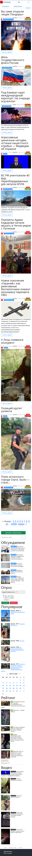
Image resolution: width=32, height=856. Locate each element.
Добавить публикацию (13, 533)
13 (13, 685)
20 (13, 688)
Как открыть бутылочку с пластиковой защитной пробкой (17, 649)
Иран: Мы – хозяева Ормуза (17, 710)
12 (10, 685)
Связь (20, 847)
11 (6, 685)
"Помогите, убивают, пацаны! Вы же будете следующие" (17, 831)
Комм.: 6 (28, 66)
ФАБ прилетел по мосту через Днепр (18, 612)
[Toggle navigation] (29, 2)
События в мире (6, 106)
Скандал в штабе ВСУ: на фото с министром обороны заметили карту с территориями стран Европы (13, 667)
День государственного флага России (12, 60)
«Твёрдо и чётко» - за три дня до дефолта (17, 571)
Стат (5, 847)
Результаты (14, 603)
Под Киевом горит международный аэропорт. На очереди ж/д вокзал (15, 97)
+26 (28, 153)
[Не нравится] (29, 19)
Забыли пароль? (18, 6)
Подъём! (21, 641)
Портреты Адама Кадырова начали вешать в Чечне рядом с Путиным (16, 224)
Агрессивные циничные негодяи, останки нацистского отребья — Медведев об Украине (12, 773)
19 (10, 688)
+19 (28, 19)
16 (24, 685)
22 (20, 688)
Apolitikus (15, 18)
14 (17, 685)
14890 (14, 524)
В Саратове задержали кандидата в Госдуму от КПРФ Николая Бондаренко (17, 557)
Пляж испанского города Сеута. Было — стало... (15, 479)
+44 (28, 106)
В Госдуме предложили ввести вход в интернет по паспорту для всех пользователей (18, 548)
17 (3, 688)
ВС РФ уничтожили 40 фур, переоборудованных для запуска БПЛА (15, 180)
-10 (28, 416)
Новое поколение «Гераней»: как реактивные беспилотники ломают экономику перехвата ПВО (15, 288)
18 (6, 688)
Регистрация (5, 6)
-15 (28, 347)
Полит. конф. (13, 847)
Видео (5, 154)
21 (17, 688)
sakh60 (14, 104)
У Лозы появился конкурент (16, 779)
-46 (28, 233)
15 (20, 685)
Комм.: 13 (27, 104)
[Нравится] (25, 19)
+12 (28, 67)
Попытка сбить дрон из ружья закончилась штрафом (17, 565)
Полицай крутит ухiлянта (16, 796)
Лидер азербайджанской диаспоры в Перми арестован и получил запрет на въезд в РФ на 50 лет (17, 738)
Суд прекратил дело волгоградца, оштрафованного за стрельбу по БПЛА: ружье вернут (13, 704)
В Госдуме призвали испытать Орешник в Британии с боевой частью (18, 729)
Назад (21, 524)
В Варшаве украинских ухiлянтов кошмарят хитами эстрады (17, 815)
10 (3, 685)
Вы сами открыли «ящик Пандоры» (12, 13)
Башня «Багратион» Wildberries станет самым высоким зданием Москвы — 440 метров (17, 579)
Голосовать (5, 603)
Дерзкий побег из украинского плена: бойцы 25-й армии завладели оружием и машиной (17, 754)
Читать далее (7, 52)
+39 (28, 189)
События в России (8, 19)
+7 (27, 487)
